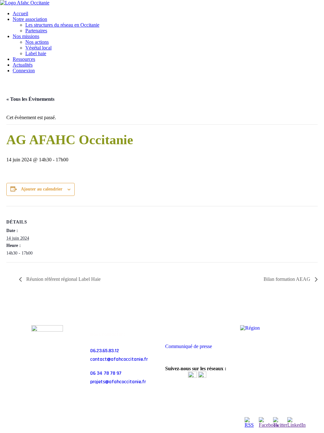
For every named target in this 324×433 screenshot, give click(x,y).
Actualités (23, 65)
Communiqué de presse (188, 346)
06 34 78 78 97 (106, 373)
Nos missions (26, 36)
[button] (199, 328)
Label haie (35, 53)
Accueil (20, 13)
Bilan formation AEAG (288, 279)
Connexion (24, 70)
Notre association (30, 19)
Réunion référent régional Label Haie (63, 279)
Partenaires (36, 30)
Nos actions (37, 42)
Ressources (24, 59)
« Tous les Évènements (30, 99)
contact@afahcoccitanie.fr (119, 359)
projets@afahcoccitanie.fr (118, 381)
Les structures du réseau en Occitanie (62, 25)
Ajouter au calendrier (41, 189)
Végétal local (38, 47)
